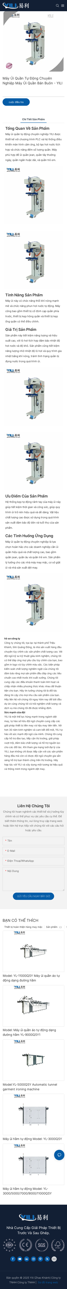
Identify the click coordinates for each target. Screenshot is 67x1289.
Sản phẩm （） (54, 926)
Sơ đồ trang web (48, 1282)
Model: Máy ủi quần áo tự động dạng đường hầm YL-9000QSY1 (29, 1032)
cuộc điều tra (16, 102)
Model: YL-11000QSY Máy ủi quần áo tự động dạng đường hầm (31, 978)
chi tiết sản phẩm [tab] (33, 119)
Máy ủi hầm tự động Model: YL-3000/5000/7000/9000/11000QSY (27, 1191)
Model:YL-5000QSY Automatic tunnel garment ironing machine (30, 1087)
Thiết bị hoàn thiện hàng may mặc (23, 926)
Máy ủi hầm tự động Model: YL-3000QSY (32, 1139)
